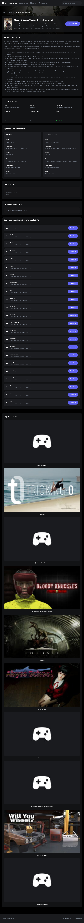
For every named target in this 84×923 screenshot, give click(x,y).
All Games (24, 3)
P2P (5, 120)
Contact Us (10, 918)
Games (10, 12)
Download (73, 23)
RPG (35, 107)
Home (4, 12)
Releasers (44, 3)
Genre (34, 3)
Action (32, 107)
